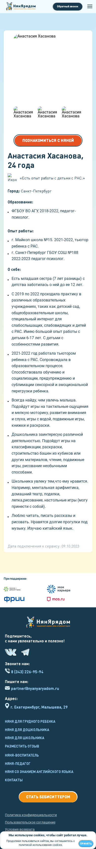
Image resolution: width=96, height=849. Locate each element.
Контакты (14, 780)
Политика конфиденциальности (31, 815)
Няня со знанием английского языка (39, 771)
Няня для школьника (24, 738)
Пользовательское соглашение (30, 822)
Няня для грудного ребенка (30, 721)
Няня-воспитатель (22, 755)
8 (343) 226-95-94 (27, 671)
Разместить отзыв (22, 746)
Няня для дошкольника (27, 729)
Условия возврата (20, 829)
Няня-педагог (18, 763)
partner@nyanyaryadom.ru (35, 688)
